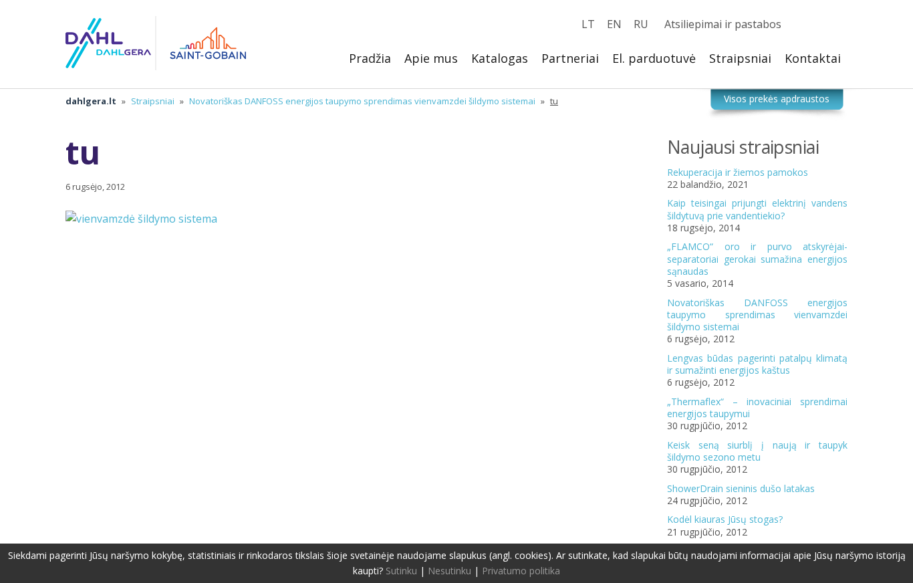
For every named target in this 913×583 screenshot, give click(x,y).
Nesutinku (449, 570)
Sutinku (401, 570)
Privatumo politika (521, 570)
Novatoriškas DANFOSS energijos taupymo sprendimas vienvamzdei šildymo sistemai (362, 101)
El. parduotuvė (654, 58)
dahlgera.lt (91, 101)
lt (588, 24)
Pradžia (370, 58)
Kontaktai (813, 58)
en (614, 24)
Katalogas (499, 58)
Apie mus (431, 58)
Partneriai (570, 58)
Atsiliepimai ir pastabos (722, 24)
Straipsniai (740, 58)
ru (641, 24)
